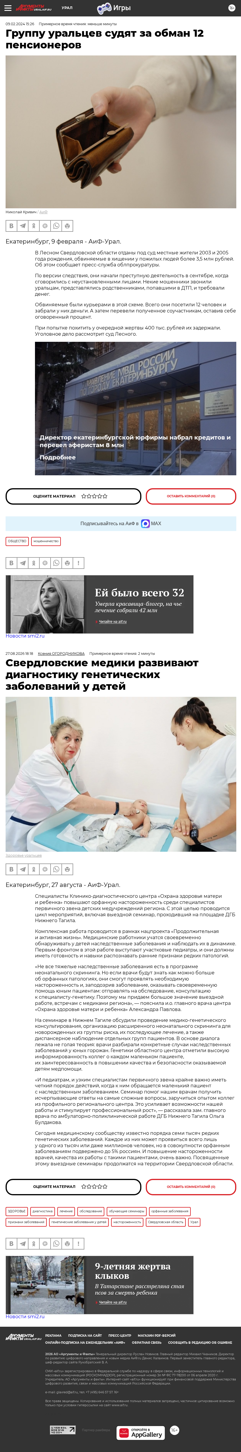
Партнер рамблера (96, 1430)
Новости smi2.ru (25, 636)
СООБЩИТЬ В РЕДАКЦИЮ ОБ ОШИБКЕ (200, 1343)
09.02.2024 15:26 (20, 24)
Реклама (53, 1336)
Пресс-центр (119, 1336)
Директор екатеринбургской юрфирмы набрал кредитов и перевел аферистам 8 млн (135, 441)
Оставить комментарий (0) (191, 496)
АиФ (43, 212)
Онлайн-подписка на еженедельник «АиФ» (85, 1343)
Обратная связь (146, 1343)
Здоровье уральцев (24, 855)
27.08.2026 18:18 (19, 653)
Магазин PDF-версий (156, 1336)
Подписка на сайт (85, 1336)
